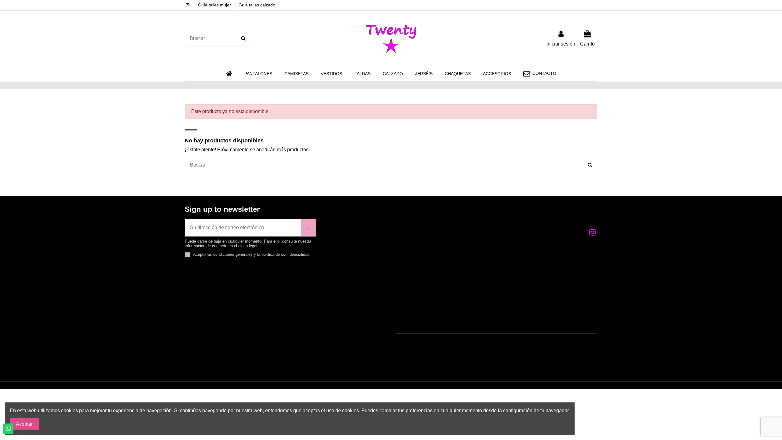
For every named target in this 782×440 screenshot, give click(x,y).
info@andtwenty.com (425, 338)
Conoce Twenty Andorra (214, 328)
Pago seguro (202, 337)
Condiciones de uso (210, 310)
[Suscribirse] (308, 227)
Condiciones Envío (209, 301)
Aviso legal (200, 319)
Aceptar (24, 424)
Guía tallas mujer (215, 4)
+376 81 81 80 (418, 328)
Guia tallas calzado (257, 4)
